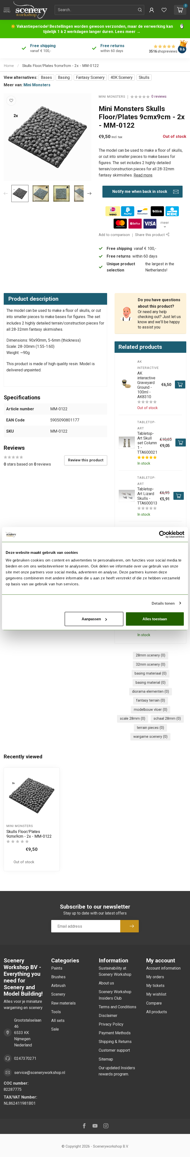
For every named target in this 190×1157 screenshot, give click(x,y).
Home (9, 65)
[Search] (140, 10)
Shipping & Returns (115, 1041)
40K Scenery (122, 77)
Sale (55, 1029)
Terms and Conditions (117, 1007)
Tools (56, 1011)
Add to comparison (114, 235)
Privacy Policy (111, 1024)
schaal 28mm (167, 718)
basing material (151, 683)
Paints (56, 968)
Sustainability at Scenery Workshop (115, 971)
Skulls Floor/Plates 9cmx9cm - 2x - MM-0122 (60, 65)
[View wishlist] (164, 10)
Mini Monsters (37, 85)
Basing (64, 77)
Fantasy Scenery (90, 77)
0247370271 (25, 1058)
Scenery (58, 994)
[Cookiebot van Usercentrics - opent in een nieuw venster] (162, 534)
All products (156, 1011)
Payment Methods (115, 1033)
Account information (163, 968)
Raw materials (63, 1003)
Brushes (58, 977)
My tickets (155, 985)
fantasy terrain (150, 700)
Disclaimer (108, 1015)
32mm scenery (150, 664)
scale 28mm (132, 718)
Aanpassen (91, 619)
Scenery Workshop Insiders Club (115, 994)
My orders (155, 977)
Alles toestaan (154, 619)
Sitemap (106, 1059)
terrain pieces (150, 728)
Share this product (150, 235)
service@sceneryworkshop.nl (39, 1072)
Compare (154, 1003)
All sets (58, 1020)
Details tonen (163, 603)
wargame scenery (150, 737)
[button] (151, 10)
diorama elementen (150, 691)
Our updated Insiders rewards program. (117, 1071)
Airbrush (58, 985)
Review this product (85, 460)
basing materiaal (150, 673)
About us (106, 983)
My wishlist (156, 994)
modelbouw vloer (150, 710)
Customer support (114, 1050)
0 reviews (158, 96)
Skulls (144, 77)
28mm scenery (150, 655)
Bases (46, 77)
